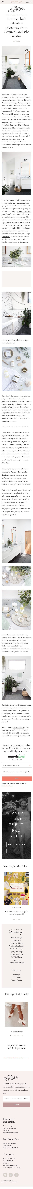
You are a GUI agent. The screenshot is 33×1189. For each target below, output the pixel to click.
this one (22, 217)
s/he (9, 719)
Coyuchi (5, 125)
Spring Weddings (16, 951)
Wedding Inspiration (16, 946)
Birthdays (16, 974)
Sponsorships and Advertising (11, 1168)
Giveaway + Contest (12, 15)
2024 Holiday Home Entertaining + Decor (16, 912)
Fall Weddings (16, 957)
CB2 (28, 735)
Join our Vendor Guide (9, 1143)
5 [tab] (19, 919)
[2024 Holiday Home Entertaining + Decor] (16, 888)
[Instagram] (5, 1175)
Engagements (16, 960)
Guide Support (7, 1146)
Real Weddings (16, 937)
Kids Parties (16, 977)
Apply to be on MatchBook (10, 1148)
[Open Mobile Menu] (2, 2)
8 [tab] (22, 1035)
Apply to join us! (7, 786)
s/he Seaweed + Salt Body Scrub (15, 444)
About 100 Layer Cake (9, 1159)
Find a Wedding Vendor (9, 1128)
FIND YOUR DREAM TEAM (16, 844)
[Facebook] (16, 1175)
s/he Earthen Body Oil (9, 496)
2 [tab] (14, 919)
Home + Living (23, 15)
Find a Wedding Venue (9, 1126)
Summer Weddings (16, 954)
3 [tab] (16, 919)
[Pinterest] (11, 1175)
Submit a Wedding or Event (10, 1165)
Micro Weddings (17, 943)
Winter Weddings (16, 948)
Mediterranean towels (9, 648)
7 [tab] (20, 1035)
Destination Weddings (16, 962)
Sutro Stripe (15, 646)
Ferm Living (22, 730)
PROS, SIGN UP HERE (16, 851)
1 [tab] (13, 919)
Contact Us (6, 1163)
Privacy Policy (4, 1182)
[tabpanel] (16, 894)
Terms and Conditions (13, 1182)
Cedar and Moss (18, 727)
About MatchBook (8, 1161)
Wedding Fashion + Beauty (10, 1133)
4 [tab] (18, 919)
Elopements (16, 940)
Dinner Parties (16, 980)
